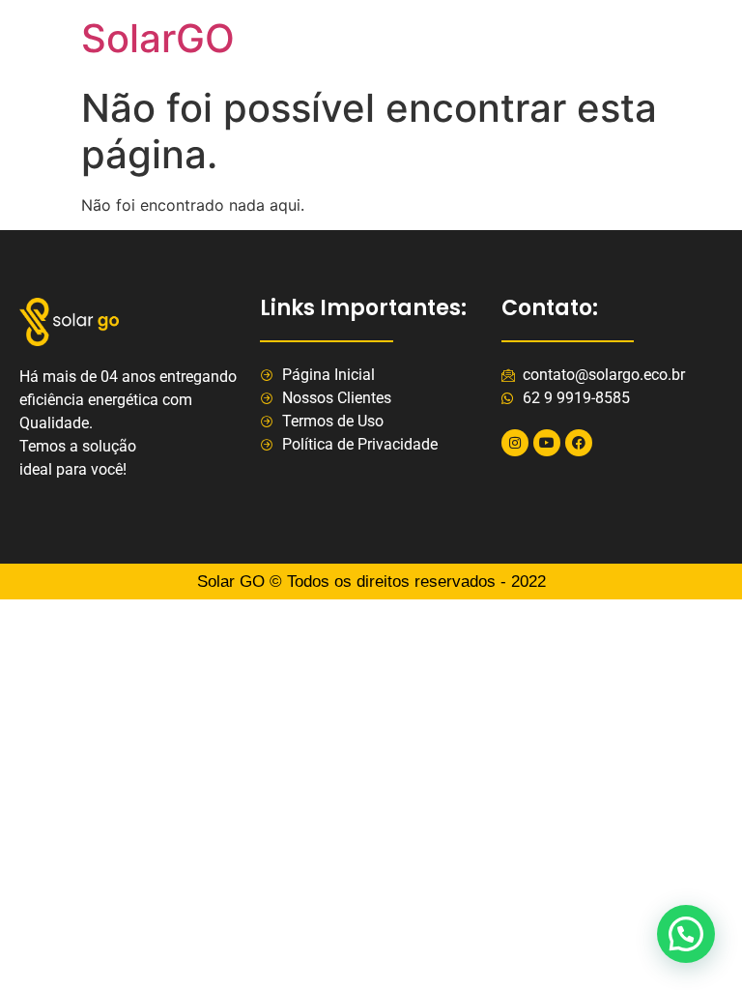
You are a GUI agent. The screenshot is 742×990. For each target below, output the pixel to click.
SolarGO (158, 38)
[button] (686, 934)
